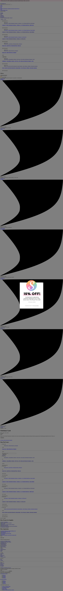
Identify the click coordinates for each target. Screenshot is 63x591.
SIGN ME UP (32, 304)
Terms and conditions (36, 305)
